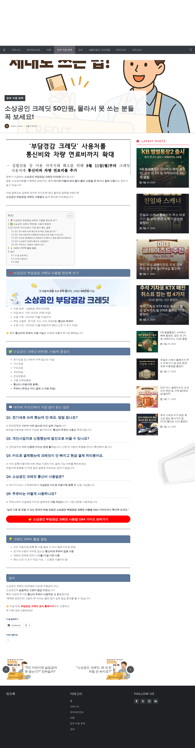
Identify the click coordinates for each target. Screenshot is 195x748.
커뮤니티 (16, 49)
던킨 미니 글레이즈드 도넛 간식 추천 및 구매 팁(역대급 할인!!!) (174, 390)
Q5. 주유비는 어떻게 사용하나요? (29, 244)
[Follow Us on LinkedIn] (155, 701)
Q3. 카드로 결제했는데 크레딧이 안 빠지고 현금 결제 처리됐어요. (43, 238)
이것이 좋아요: (21, 258)
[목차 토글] (68, 215)
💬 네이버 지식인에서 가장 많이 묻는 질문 (30, 227)
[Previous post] (6, 669)
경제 (80, 49)
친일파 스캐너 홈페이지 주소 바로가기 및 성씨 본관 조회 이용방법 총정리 (162, 219)
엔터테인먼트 (33, 49)
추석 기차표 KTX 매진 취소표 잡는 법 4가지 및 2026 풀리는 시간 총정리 (162, 310)
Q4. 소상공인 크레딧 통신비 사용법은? (31, 241)
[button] (191, 50)
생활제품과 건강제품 (99, 49)
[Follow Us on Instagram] (149, 701)
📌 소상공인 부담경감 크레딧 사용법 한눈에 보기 (33, 220)
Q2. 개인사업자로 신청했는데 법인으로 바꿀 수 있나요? (39, 234)
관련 (17, 262)
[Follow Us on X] (142, 701)
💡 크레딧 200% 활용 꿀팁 (23, 247)
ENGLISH (121, 49)
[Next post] (130, 669)
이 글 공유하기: (21, 255)
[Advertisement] (97, 23)
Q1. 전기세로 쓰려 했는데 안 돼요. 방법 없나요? (35, 231)
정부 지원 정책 (64, 49)
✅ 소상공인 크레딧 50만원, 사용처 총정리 (30, 223)
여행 (48, 49)
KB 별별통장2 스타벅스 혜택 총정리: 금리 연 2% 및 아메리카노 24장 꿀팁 (162, 173)
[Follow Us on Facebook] (136, 701)
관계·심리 (137, 49)
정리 (12, 251)
